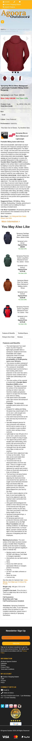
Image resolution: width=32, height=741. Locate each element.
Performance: (5, 123)
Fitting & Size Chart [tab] (8, 337)
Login (2, 678)
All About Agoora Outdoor (9, 661)
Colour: (3, 119)
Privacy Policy (5, 667)
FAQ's (3, 682)
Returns (3, 665)
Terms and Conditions (7, 669)
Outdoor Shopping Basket (12, 4)
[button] (4, 54)
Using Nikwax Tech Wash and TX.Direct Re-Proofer (15, 582)
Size (2, 111)
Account (6, 2)
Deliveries (4, 663)
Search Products (9, 7)
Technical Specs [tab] (23, 333)
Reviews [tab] (20, 337)
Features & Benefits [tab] (8, 333)
